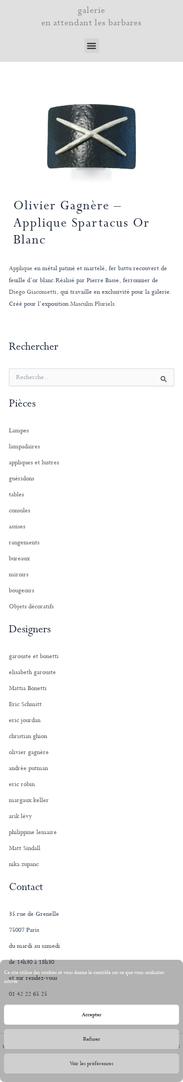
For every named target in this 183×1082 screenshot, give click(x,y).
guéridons (21, 479)
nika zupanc (24, 864)
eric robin (22, 784)
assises (17, 527)
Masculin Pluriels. (93, 304)
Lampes (19, 431)
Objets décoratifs (31, 607)
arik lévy (20, 816)
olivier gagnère (29, 752)
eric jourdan (24, 720)
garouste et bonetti (34, 656)
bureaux (19, 559)
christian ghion (28, 736)
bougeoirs (21, 591)
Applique (20, 268)
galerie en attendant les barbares (91, 16)
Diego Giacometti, (34, 292)
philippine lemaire (33, 832)
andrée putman (28, 768)
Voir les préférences (91, 1063)
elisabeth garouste (32, 672)
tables (16, 495)
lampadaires (24, 447)
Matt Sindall (24, 848)
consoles (19, 511)
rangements (24, 543)
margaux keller (29, 800)
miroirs (18, 575)
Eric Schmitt (25, 704)
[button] (91, 45)
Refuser (91, 1039)
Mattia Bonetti (28, 688)
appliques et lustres (34, 463)
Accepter (92, 1014)
